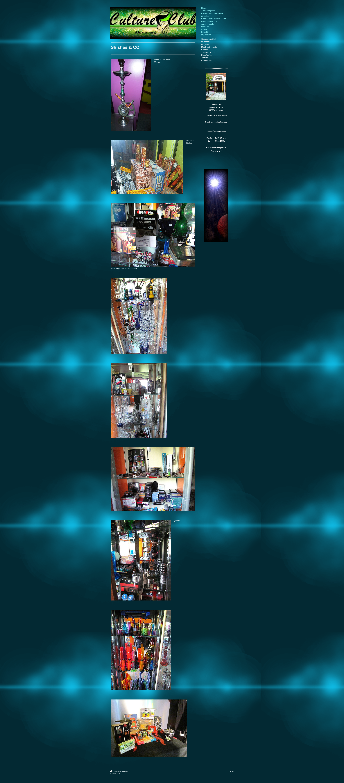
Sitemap (125, 771)
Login (232, 771)
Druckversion (117, 771)
